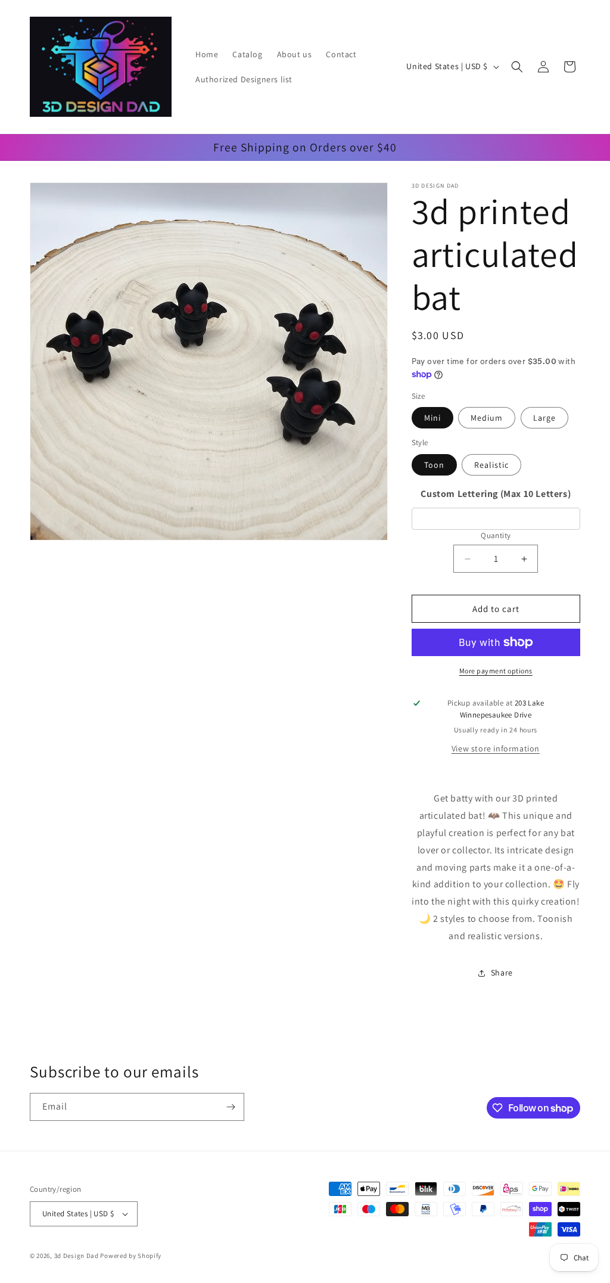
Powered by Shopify (130, 1255)
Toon (434, 464)
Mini (432, 417)
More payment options (496, 670)
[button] (517, 67)
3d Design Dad (77, 1255)
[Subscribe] (230, 1107)
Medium (487, 417)
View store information (496, 748)
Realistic (491, 464)
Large (544, 417)
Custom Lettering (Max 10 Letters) (496, 493)
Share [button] (502, 972)
